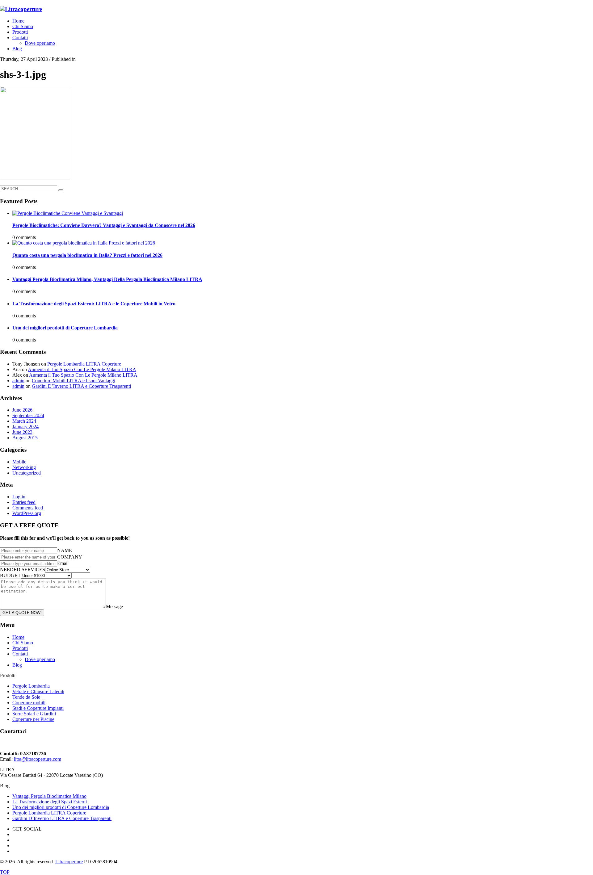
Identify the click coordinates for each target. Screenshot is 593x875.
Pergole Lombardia (31, 686)
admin (18, 380)
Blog (17, 665)
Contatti (20, 653)
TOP (5, 872)
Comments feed (27, 507)
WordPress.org (26, 513)
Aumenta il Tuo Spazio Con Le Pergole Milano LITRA (82, 369)
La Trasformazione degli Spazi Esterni (49, 801)
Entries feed (24, 502)
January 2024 (25, 426)
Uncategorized (26, 472)
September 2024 (28, 415)
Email (63, 563)
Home (18, 637)
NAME (64, 550)
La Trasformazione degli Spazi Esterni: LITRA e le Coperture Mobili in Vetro (93, 303)
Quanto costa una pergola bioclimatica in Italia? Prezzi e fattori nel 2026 (87, 255)
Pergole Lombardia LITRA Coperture (84, 363)
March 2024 (24, 421)
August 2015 (25, 437)
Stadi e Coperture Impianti (38, 708)
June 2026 (22, 409)
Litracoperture (69, 861)
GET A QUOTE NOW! (22, 612)
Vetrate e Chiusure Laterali (38, 691)
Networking (24, 467)
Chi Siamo (22, 642)
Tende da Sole (26, 697)
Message (114, 606)
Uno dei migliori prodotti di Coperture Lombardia (65, 327)
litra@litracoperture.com (37, 759)
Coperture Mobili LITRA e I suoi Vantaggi (73, 380)
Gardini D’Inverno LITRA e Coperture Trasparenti (81, 386)
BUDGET (10, 575)
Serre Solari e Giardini (34, 713)
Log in (18, 496)
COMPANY (69, 556)
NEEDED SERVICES (22, 569)
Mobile (19, 461)
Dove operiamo (40, 659)
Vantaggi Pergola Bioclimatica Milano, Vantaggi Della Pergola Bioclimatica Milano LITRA (107, 279)
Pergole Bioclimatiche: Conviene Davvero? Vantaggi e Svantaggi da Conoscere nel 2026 (103, 225)
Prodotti (20, 648)
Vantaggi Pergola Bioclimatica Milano (49, 796)
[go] (60, 190)
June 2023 (22, 432)
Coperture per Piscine (33, 719)
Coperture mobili (28, 702)
